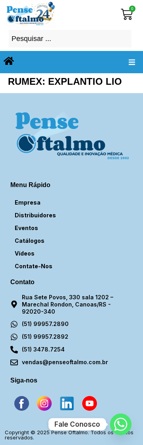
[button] (132, 62)
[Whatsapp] (120, 424)
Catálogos (29, 240)
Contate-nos (33, 266)
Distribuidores (35, 215)
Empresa (28, 202)
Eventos (26, 227)
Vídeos (25, 253)
